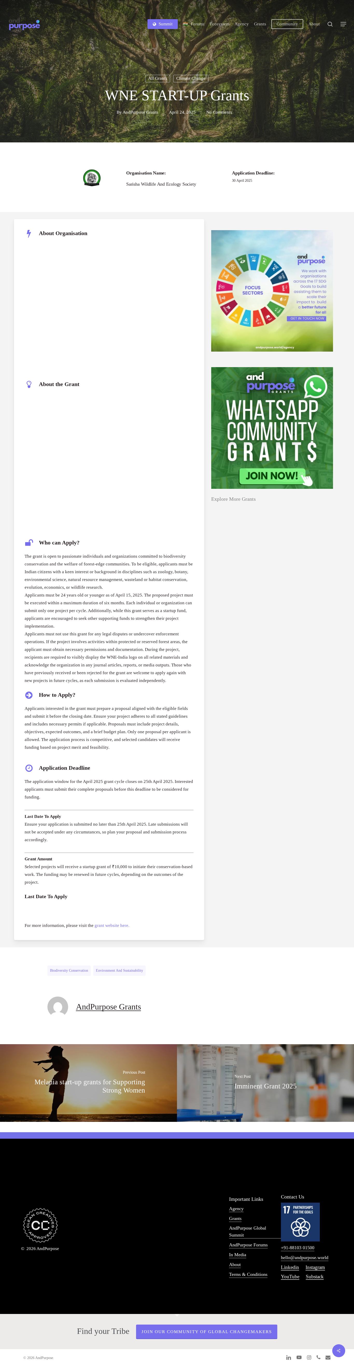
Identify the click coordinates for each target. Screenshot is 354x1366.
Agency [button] (236, 1208)
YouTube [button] (290, 1276)
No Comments (219, 112)
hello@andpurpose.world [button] (304, 1257)
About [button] (235, 1264)
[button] (344, 24)
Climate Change (191, 78)
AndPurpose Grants (140, 112)
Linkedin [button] (290, 1267)
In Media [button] (237, 1254)
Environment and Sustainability (119, 970)
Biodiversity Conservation (69, 970)
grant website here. (112, 925)
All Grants (157, 78)
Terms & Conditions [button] (248, 1274)
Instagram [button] (315, 1267)
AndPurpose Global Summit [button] (247, 1231)
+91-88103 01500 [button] (297, 1247)
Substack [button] (315, 1276)
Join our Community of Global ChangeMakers (206, 1331)
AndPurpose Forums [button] (248, 1244)
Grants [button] (235, 1218)
